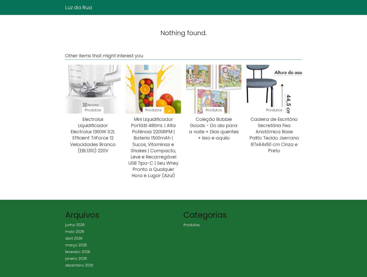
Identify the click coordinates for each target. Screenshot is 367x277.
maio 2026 (74, 231)
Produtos (192, 224)
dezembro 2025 (79, 265)
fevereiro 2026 (77, 251)
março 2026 (76, 245)
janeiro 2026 (76, 258)
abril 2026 (73, 238)
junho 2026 (75, 224)
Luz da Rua (78, 7)
